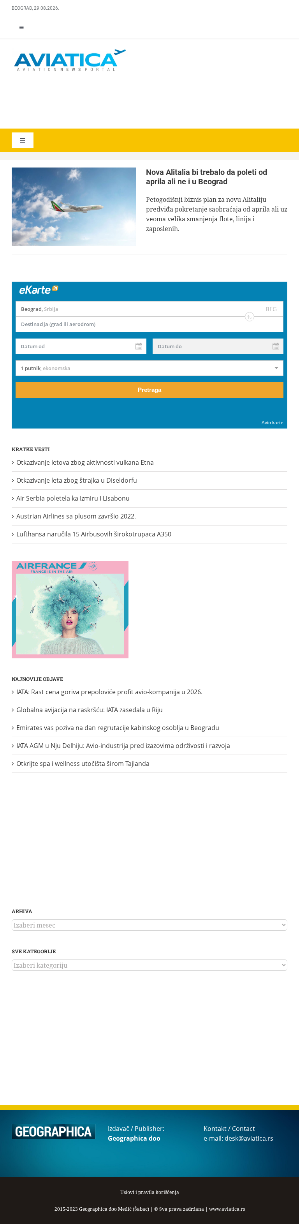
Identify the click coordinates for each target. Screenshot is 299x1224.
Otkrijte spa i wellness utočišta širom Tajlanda (83, 763)
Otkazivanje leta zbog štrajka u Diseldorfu (76, 480)
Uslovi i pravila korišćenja (149, 1192)
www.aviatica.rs (227, 1209)
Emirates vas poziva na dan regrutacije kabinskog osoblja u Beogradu (117, 727)
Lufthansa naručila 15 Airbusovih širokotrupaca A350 (93, 534)
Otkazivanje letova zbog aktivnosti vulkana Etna (85, 462)
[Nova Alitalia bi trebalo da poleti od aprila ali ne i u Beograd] (74, 207)
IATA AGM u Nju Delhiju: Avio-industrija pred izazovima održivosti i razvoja (123, 745)
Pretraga (149, 389)
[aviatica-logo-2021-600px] (70, 50)
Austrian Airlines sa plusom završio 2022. (76, 516)
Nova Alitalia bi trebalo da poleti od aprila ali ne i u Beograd (206, 177)
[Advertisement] (124, 101)
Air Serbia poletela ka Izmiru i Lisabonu (73, 498)
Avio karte (272, 422)
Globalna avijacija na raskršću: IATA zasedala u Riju (89, 709)
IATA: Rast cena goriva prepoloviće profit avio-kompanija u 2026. (109, 692)
